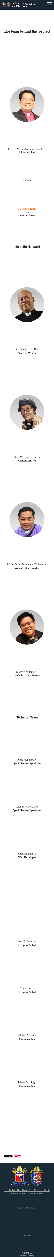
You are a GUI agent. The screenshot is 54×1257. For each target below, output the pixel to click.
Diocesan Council (27, 208)
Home (27, 1235)
